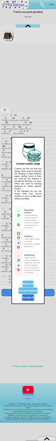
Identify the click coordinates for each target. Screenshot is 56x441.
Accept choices (28, 290)
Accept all (28, 297)
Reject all (28, 283)
